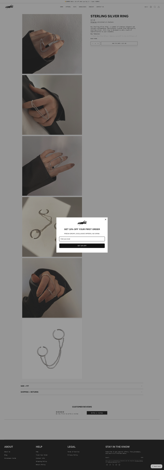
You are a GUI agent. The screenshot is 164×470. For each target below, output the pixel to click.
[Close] (106, 219)
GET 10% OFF (82, 245)
